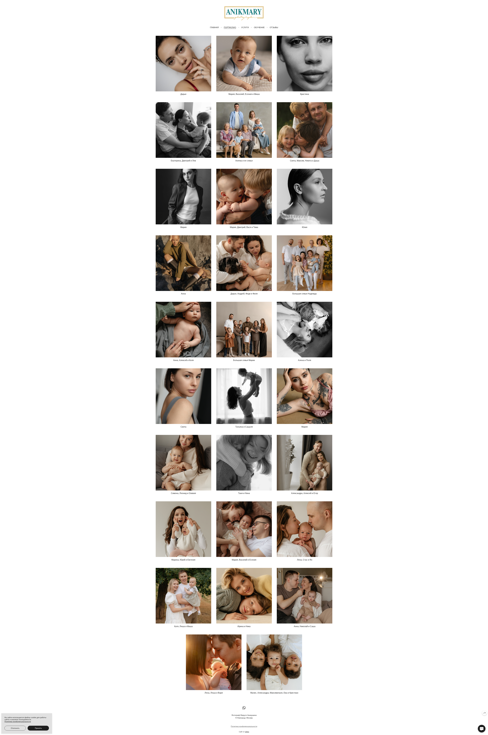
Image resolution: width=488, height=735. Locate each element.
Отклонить (15, 728)
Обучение (259, 27)
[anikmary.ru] (244, 13)
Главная (214, 27)
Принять (38, 728)
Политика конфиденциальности (244, 726)
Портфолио (230, 27)
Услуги (245, 27)
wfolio (247, 732)
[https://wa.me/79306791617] (244, 708)
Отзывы (274, 27)
